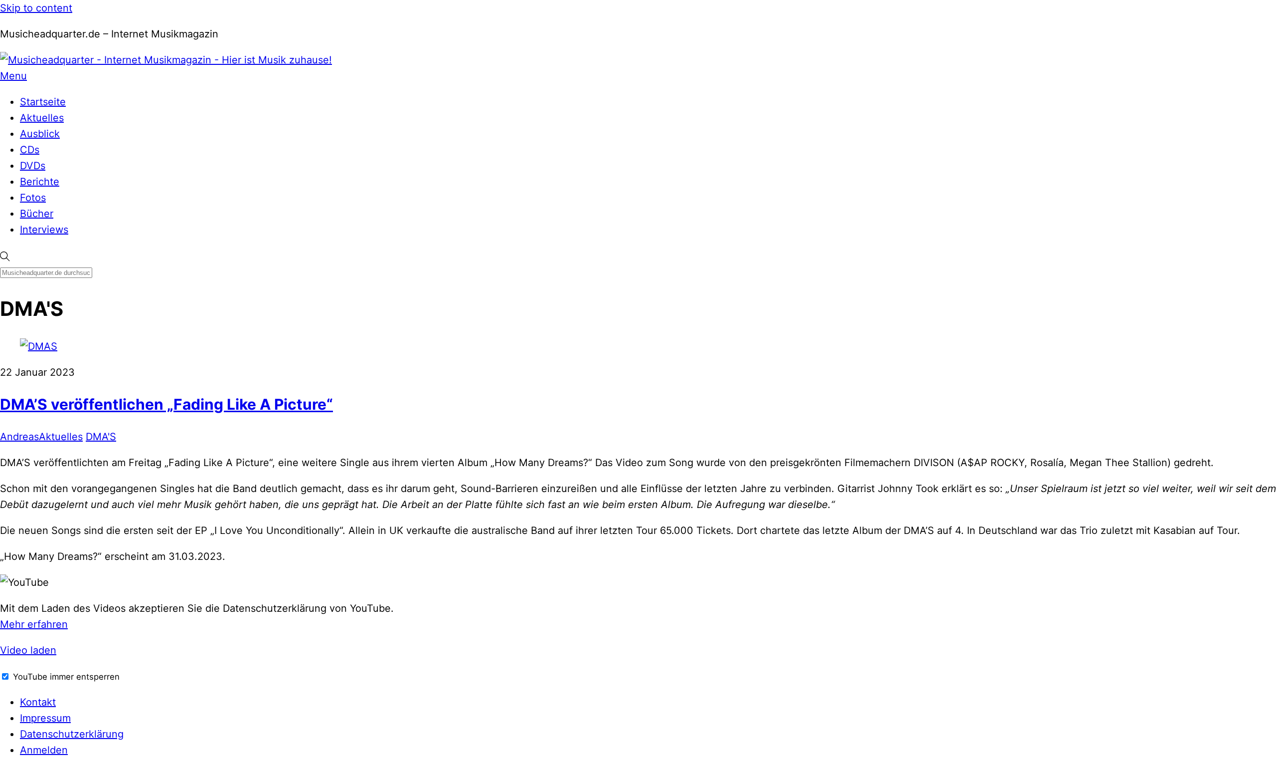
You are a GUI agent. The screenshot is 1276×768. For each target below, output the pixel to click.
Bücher (36, 214)
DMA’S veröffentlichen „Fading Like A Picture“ (166, 404)
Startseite (43, 102)
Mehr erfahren (34, 624)
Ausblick (40, 134)
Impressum (45, 718)
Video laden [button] (28, 650)
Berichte (39, 182)
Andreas (19, 437)
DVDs (32, 166)
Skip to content (36, 8)
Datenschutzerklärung (72, 734)
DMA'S (101, 437)
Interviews (44, 230)
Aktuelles (42, 118)
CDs (29, 150)
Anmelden (44, 750)
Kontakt (38, 702)
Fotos (33, 198)
